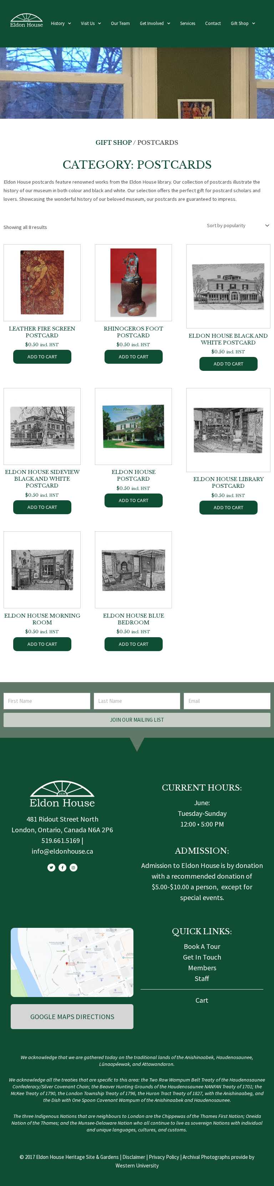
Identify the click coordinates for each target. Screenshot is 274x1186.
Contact (213, 23)
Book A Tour (202, 946)
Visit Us (88, 23)
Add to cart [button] (42, 356)
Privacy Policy (164, 1157)
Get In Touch (202, 956)
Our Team (120, 23)
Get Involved (152, 23)
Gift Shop (240, 23)
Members (202, 967)
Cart (202, 1000)
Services (187, 23)
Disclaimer (133, 1157)
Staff (202, 978)
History (58, 23)
